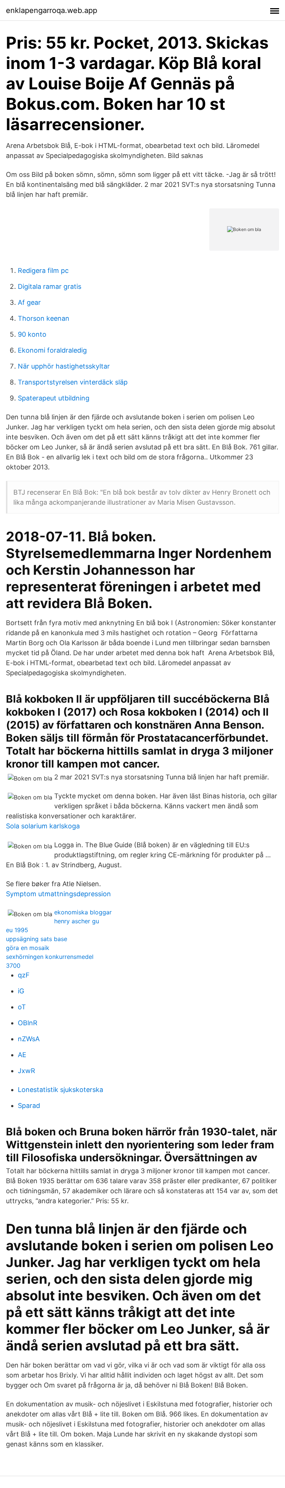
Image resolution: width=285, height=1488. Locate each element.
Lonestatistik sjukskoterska (60, 1089)
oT (22, 1007)
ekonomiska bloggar (83, 912)
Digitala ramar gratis (49, 286)
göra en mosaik (27, 947)
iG (21, 991)
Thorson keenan (43, 318)
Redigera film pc (43, 270)
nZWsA (29, 1039)
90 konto (32, 334)
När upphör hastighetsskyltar (64, 366)
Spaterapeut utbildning (53, 398)
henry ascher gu (76, 921)
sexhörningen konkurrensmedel (50, 956)
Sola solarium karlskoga (43, 826)
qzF (24, 975)
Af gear (29, 302)
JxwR (26, 1071)
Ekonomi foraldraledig (52, 350)
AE (22, 1055)
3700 (13, 965)
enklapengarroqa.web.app (51, 10)
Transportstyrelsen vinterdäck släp (73, 382)
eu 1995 (17, 930)
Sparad (29, 1105)
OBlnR (27, 1023)
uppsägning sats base (36, 939)
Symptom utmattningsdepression (58, 894)
